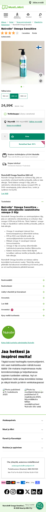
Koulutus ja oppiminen (12, 448)
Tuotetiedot (6, 202)
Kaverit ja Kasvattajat (12, 439)
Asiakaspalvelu (9, 420)
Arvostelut (7, 310)
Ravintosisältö (6, 280)
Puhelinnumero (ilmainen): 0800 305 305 (23, 469)
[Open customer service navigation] (40, 506)
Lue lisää (4, 194)
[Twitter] (27, 492)
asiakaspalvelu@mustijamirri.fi (23, 466)
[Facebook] (7, 492)
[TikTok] (39, 492)
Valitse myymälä (38, 2)
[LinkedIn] (33, 492)
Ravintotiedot (6, 286)
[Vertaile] (40, 81)
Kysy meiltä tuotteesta (10, 316)
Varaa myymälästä (14, 126)
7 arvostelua (26, 33)
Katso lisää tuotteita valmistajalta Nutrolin (17, 343)
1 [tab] (21, 86)
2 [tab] (23, 86)
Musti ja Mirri (8, 430)
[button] (12, 398)
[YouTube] (20, 492)
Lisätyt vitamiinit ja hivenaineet (13, 292)
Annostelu (5, 298)
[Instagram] (13, 492)
